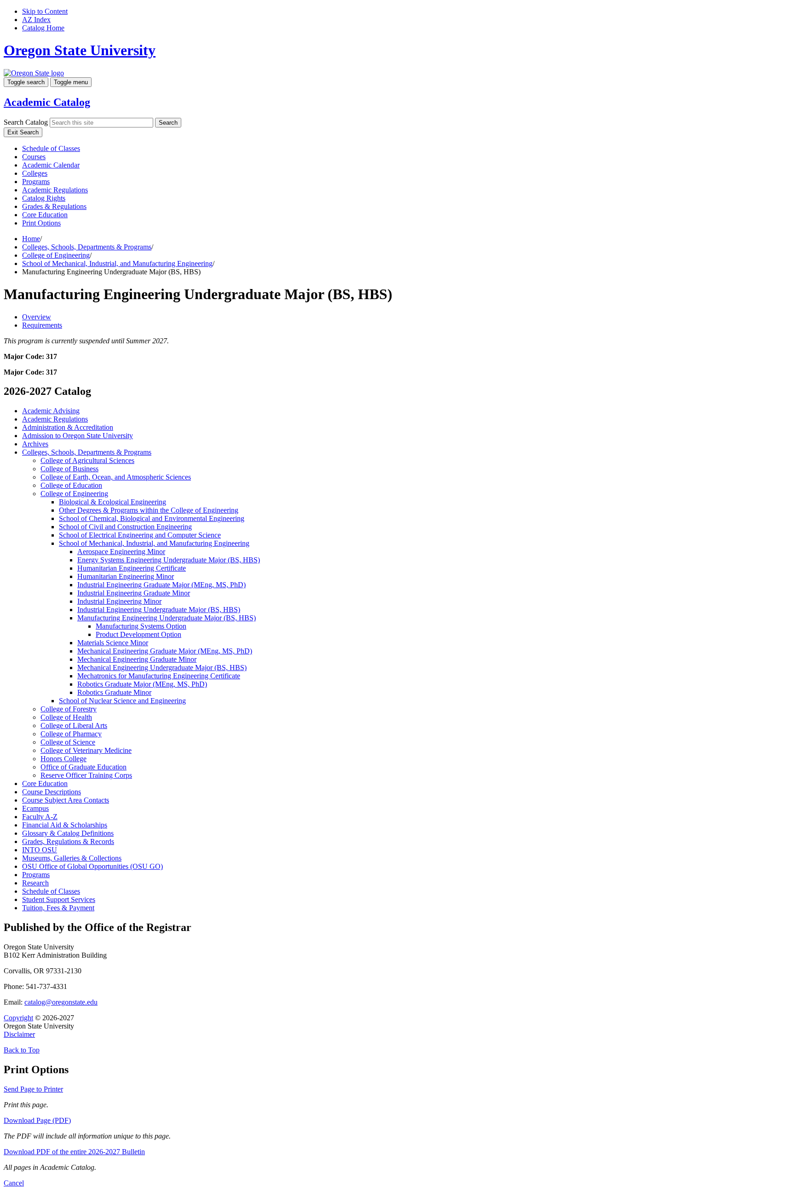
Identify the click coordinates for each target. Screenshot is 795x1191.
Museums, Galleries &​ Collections (71, 858)
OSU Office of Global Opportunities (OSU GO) (92, 866)
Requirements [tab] (42, 325)
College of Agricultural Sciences (87, 460)
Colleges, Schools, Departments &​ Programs (86, 452)
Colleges (34, 173)
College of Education (71, 485)
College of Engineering (56, 255)
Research (35, 883)
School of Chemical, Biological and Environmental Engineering (151, 518)
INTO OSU (39, 850)
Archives (35, 444)
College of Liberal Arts (73, 725)
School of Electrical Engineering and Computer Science (140, 535)
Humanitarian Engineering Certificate (131, 568)
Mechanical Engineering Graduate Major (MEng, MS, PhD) (164, 651)
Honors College (63, 759)
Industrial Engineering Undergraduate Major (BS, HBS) (158, 609)
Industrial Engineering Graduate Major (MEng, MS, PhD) (161, 585)
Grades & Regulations (54, 206)
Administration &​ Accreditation (67, 427)
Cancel (14, 1183)
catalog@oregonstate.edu (61, 1002)
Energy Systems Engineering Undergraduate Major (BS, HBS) (168, 560)
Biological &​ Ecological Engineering (112, 502)
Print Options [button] (41, 223)
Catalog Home (43, 28)
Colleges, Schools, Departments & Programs (86, 247)
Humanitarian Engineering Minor (125, 576)
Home (31, 239)
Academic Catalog (47, 102)
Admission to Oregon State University (77, 435)
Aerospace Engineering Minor (121, 551)
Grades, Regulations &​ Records (68, 841)
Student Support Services (58, 899)
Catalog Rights (43, 198)
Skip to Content (45, 11)
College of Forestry (68, 709)
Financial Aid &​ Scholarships (64, 825)
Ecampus (35, 808)
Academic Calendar (51, 165)
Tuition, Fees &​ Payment (58, 908)
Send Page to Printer (33, 1089)
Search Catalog (26, 122)
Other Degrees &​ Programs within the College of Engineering (148, 510)
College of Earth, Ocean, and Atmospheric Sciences (115, 477)
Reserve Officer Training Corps (86, 775)
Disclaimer (19, 1034)
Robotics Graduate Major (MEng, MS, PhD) (142, 684)
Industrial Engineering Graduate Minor (133, 593)
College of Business (69, 469)
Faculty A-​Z (40, 817)
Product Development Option (138, 634)
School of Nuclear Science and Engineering (122, 701)
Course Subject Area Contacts (65, 800)
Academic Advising (51, 411)
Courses (34, 157)
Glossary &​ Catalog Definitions (68, 833)
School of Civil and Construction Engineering (125, 527)
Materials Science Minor (112, 643)
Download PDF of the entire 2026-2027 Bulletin (74, 1152)
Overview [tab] (36, 317)
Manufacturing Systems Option (141, 626)
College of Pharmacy (71, 734)
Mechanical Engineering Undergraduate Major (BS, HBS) (162, 667)
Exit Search (23, 132)
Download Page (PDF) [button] (37, 1120)
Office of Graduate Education (83, 767)
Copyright (18, 1018)
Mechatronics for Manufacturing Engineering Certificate (158, 676)
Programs (36, 181)
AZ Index (36, 19)
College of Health (66, 717)
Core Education (45, 215)
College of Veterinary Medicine (86, 750)
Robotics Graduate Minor (114, 692)
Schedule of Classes (51, 148)
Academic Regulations (55, 190)
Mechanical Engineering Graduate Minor (136, 659)
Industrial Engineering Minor (119, 601)
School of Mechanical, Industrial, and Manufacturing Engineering (117, 263)
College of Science (67, 742)
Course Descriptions (51, 792)
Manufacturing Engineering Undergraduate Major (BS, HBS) (166, 618)
